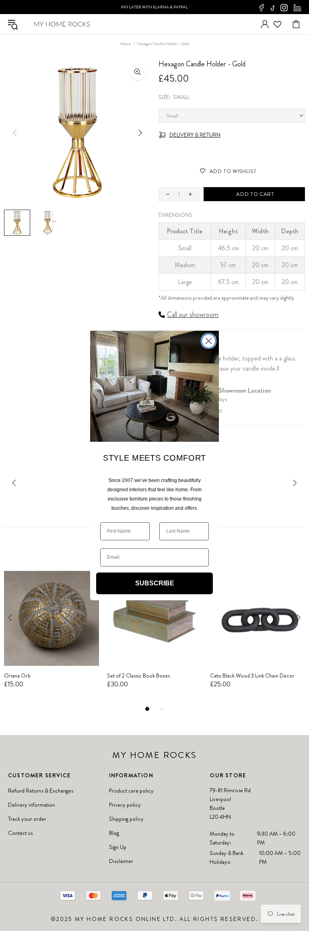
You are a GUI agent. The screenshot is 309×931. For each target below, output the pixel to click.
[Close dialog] (209, 341)
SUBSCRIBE (154, 583)
